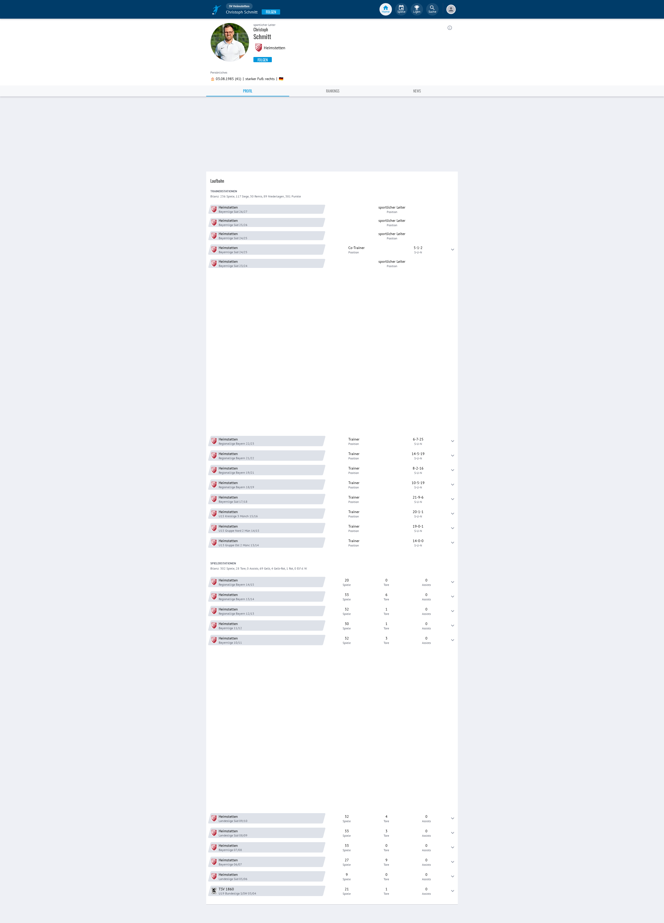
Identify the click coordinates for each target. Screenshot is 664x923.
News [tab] (417, 91)
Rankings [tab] (333, 91)
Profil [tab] (247, 91)
